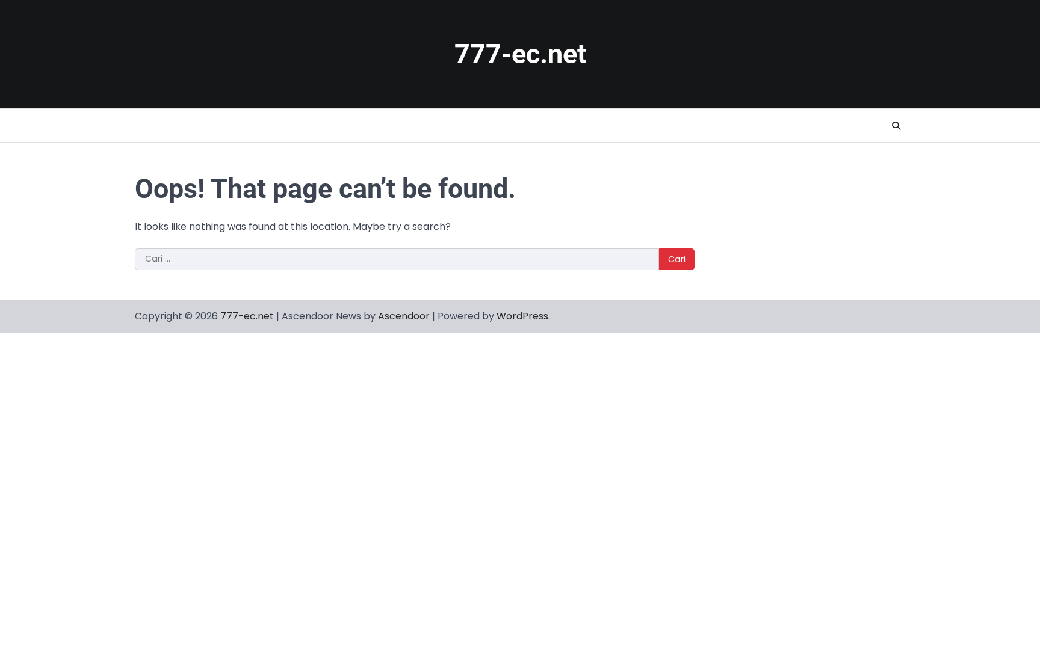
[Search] (896, 126)
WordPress (522, 316)
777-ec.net (520, 54)
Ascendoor (404, 316)
